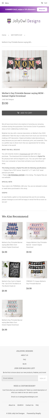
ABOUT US (24, 355)
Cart (45, 3)
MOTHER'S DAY (16, 35)
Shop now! (42, 9)
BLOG (24, 364)
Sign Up (42, 378)
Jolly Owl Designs (18, 413)
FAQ (24, 359)
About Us (12, 405)
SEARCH (20, 405)
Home (4, 35)
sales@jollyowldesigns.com (28, 397)
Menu (7, 3)
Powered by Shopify (34, 413)
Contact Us (29, 405)
